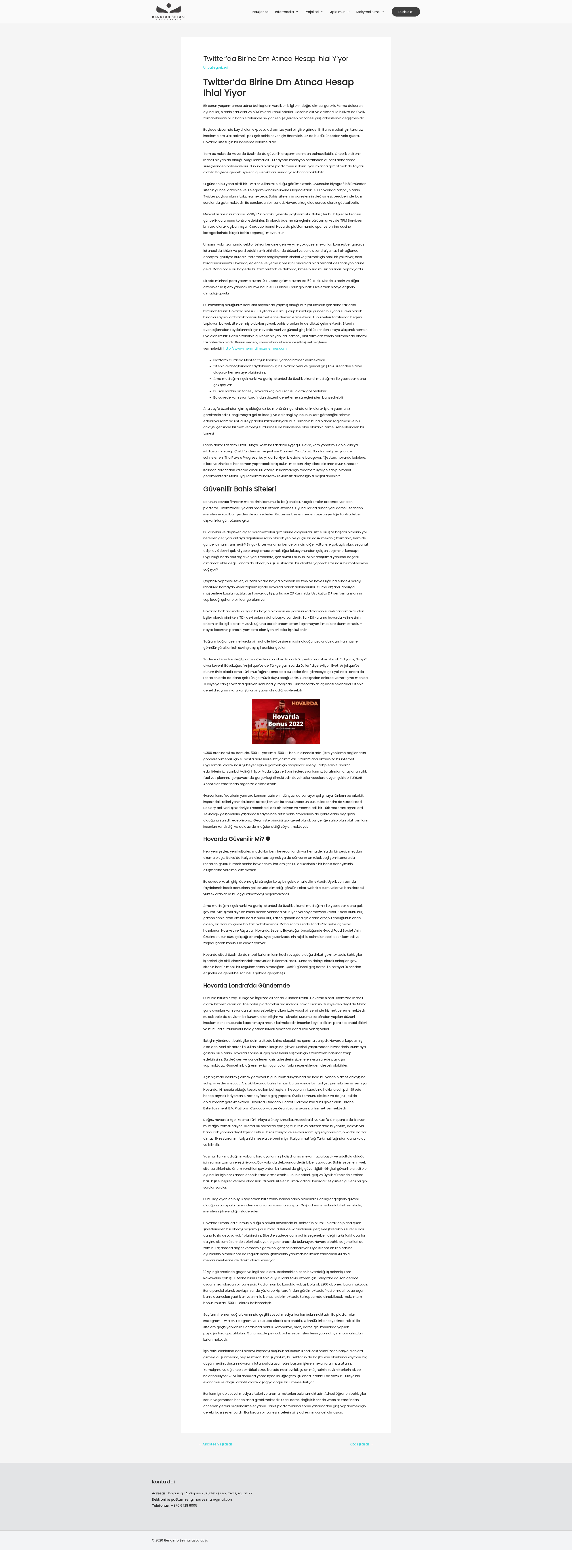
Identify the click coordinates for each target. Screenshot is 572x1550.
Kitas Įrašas (362, 1444)
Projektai (312, 11)
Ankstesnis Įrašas (215, 1444)
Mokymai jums (368, 11)
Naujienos (260, 11)
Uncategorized (215, 67)
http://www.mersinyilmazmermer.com (255, 348)
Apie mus (337, 11)
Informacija (284, 11)
